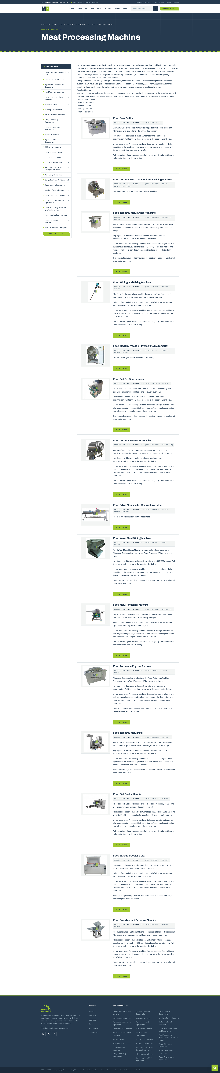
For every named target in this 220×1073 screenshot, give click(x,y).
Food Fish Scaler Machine (127, 794)
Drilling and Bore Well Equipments (143, 1012)
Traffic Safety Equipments (169, 1018)
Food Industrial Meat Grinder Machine (134, 212)
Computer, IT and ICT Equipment (144, 1059)
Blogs (108, 8)
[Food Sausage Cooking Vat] (95, 865)
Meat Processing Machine (102, 24)
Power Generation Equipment (166, 1052)
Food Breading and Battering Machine (135, 920)
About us (82, 8)
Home (71, 8)
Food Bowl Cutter (123, 118)
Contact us (93, 1032)
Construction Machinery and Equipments (168, 1030)
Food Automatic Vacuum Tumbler (132, 440)
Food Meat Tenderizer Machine (130, 604)
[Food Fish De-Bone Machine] (95, 389)
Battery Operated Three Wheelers (122, 1034)
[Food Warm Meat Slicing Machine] (95, 548)
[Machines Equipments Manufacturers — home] (46, 1009)
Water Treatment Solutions (165, 1023)
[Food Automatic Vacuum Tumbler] (95, 450)
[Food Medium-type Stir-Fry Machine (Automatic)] (95, 355)
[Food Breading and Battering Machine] (95, 930)
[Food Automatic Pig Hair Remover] (95, 676)
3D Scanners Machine (144, 1029)
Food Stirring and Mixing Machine (132, 282)
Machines (92, 1020)
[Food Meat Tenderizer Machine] (95, 614)
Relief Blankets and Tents (122, 1018)
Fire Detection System (144, 1039)
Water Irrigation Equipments (141, 1034)
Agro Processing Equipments (142, 1023)
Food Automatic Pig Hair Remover (132, 666)
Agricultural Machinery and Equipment (122, 1023)
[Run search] (155, 8)
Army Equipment (119, 1039)
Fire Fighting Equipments (145, 1043)
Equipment (96, 8)
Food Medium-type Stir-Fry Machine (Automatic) (140, 346)
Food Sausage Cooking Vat (129, 855)
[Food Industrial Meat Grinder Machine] (95, 222)
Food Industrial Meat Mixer (128, 732)
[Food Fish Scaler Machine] (95, 804)
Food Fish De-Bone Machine (129, 379)
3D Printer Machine (143, 1018)
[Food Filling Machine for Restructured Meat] (95, 515)
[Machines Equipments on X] (54, 1034)
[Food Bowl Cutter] (95, 128)
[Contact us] (49, 1034)
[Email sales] (43, 1034)
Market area (121, 8)
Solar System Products (122, 1043)
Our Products (53, 24)
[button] (69, 72)
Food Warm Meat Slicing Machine (132, 538)
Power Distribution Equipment (166, 1045)
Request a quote (169, 8)
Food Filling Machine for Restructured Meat (137, 505)
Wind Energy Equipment (145, 1054)
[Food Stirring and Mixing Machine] (95, 292)
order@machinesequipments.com (56, 2)
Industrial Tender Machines (119, 1048)
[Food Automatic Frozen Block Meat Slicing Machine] (95, 189)
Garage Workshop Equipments (119, 1055)
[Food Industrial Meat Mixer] (95, 742)
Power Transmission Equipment (166, 1058)
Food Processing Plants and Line (75, 24)
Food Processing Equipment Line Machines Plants (168, 1037)
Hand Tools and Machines (122, 1029)
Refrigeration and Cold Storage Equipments (144, 1048)
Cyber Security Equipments (164, 1012)
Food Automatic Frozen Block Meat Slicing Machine (142, 179)
